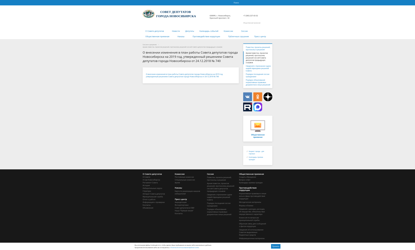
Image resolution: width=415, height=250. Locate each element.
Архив (177, 182)
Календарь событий (209, 31)
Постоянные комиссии (184, 177)
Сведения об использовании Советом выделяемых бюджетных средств (251, 232)
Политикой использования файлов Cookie (185, 247)
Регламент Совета (150, 182)
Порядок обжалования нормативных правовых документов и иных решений (258, 82)
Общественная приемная (157, 36)
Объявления (148, 208)
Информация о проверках (154, 202)
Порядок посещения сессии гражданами (257, 75)
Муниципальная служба (153, 196)
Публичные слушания (238, 36)
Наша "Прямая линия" (184, 210)
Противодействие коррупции (206, 36)
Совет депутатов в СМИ (184, 208)
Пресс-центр (260, 36)
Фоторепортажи (181, 205)
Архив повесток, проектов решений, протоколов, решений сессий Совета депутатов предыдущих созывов (182, 47)
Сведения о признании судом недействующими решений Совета (258, 68)
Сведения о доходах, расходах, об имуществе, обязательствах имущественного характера (252, 211)
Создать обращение (247, 177)
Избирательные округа (152, 188)
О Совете (146, 177)
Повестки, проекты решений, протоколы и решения (258, 48)
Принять (275, 246)
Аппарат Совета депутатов (154, 194)
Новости (176, 31)
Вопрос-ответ (244, 180)
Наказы (180, 36)
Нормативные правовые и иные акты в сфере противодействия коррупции (252, 196)
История (146, 185)
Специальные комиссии (185, 180)
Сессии (244, 31)
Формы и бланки (246, 205)
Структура (147, 191)
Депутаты (189, 31)
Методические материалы (250, 202)
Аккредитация (181, 202)
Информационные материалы (252, 238)
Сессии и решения (150, 45)
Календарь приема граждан (251, 182)
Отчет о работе (149, 199)
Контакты (147, 205)
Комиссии (228, 31)
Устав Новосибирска (151, 180)
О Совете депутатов (154, 31)
